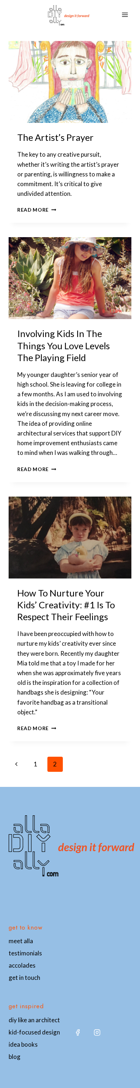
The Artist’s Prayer (55, 137)
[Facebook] (77, 1032)
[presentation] (70, 82)
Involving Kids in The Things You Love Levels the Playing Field (63, 345)
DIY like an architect (34, 1020)
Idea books (23, 1044)
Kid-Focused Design (34, 1032)
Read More (36, 210)
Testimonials (25, 953)
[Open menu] (124, 14)
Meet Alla (21, 941)
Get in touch (24, 977)
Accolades (22, 965)
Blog (14, 1056)
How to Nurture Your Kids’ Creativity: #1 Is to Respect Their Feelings (66, 604)
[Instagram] (97, 1032)
